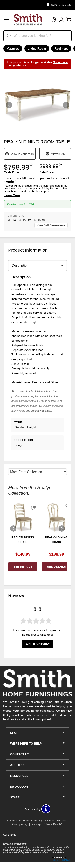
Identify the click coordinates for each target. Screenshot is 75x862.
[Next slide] (62, 528)
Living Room (37, 48)
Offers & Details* (53, 824)
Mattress (13, 48)
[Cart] (69, 20)
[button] (6, 20)
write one (46, 634)
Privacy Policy (20, 824)
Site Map (36, 824)
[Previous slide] (13, 528)
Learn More (12, 195)
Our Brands (10, 834)
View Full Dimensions (51, 225)
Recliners (61, 48)
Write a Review (38, 643)
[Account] (61, 20)
